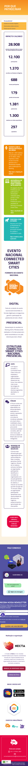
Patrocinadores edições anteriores (11, 26)
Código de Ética (14, 675)
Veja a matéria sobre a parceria (16, 238)
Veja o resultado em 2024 (17, 212)
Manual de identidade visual (14, 668)
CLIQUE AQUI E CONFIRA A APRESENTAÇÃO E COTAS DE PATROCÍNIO (14, 521)
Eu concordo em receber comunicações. (10, 616)
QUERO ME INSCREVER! (14, 626)
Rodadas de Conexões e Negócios (11, 23)
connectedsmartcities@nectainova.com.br (15, 756)
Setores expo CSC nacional (9, 28)
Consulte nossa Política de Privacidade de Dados (14, 763)
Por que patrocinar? (8, 21)
